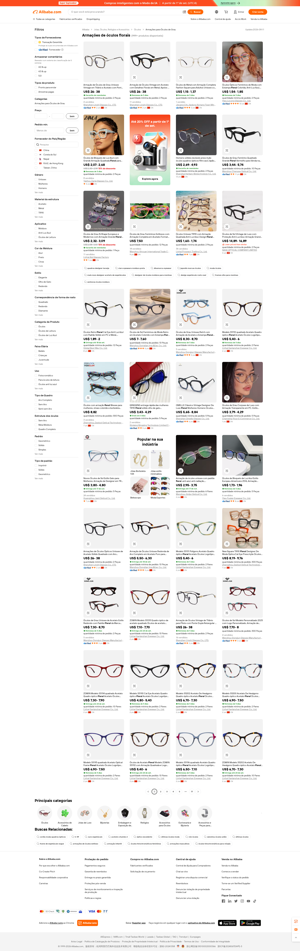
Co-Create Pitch (47, 871)
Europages (195, 937)
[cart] (226, 12)
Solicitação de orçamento (142, 871)
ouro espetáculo (95, 837)
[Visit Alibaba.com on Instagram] (242, 901)
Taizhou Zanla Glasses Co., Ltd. (98, 181)
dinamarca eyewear (162, 268)
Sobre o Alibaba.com (49, 859)
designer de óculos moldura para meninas (153, 275)
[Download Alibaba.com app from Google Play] (250, 923)
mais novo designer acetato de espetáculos (106, 275)
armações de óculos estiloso (85, 844)
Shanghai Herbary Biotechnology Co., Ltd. (196, 174)
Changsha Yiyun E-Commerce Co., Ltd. (241, 418)
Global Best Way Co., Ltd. (95, 348)
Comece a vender (230, 871)
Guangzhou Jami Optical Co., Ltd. (99, 498)
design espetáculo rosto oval (193, 275)
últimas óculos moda (170, 837)
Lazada (150, 937)
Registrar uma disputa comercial (191, 877)
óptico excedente (144, 837)
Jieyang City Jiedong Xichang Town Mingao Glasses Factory (196, 105)
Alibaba (85, 29)
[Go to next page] (198, 791)
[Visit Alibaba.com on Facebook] (223, 901)
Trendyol (183, 937)
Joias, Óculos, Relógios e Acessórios (111, 29)
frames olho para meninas (226, 275)
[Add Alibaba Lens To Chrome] (87, 923)
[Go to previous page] (148, 791)
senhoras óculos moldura (98, 282)
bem (72, 116)
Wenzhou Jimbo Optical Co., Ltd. (191, 494)
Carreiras (43, 883)
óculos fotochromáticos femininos (146, 844)
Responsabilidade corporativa (53, 877)
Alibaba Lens (56, 923)
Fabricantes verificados (141, 865)
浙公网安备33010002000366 (201, 946)
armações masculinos (179, 844)
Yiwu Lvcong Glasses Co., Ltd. (236, 100)
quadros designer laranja (98, 268)
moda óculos (215, 268)
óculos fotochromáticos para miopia (214, 844)
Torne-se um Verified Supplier (236, 883)
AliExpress (105, 937)
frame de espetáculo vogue (52, 844)
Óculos (137, 29)
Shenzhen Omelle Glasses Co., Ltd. (192, 418)
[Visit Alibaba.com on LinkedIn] (230, 901)
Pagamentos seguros (95, 865)
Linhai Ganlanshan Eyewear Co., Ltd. (239, 348)
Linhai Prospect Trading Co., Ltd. (191, 251)
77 (192, 791)
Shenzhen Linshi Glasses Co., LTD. (99, 105)
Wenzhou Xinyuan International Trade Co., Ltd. (150, 251)
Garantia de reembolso (96, 871)
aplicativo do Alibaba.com (201, 923)
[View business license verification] (178, 946)
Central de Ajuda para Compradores (193, 865)
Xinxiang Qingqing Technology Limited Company (150, 425)
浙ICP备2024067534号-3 (230, 946)
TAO (174, 937)
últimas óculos (242, 837)
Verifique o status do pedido (235, 877)
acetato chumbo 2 (119, 837)
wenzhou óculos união (217, 837)
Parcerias (226, 889)
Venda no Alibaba (230, 865)
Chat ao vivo (182, 871)
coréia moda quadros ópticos (53, 837)
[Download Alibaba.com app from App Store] (227, 923)
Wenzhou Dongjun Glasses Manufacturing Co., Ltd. (196, 352)
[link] (296, 921)
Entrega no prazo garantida (98, 877)
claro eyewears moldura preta (131, 268)
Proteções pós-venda (95, 883)
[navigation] (56, 411)
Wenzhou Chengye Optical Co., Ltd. (239, 171)
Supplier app (139, 923)
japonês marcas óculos (190, 268)
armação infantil (114, 844)
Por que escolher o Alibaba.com (54, 865)
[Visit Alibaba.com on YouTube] (248, 901)
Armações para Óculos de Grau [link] (161, 29)
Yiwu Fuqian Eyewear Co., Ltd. (236, 498)
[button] (184, 12)
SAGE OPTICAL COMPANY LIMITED (239, 250)
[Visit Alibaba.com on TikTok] (255, 901)
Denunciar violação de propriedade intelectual (193, 890)
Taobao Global (163, 937)
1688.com (118, 937)
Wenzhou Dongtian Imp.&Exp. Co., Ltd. (148, 345)
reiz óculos (193, 837)
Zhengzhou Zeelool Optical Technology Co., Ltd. (103, 422)
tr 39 (77, 837)
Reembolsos (182, 883)
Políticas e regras (93, 898)
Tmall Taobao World (134, 937)
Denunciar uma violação (187, 898)
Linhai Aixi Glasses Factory (96, 257)
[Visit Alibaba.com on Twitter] (236, 901)
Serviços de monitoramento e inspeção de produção (104, 890)
